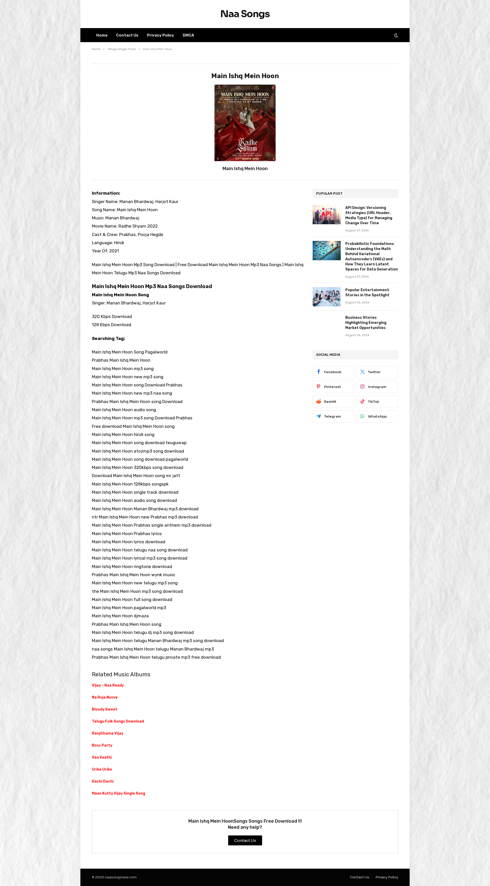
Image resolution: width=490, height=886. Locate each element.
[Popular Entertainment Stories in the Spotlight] (327, 296)
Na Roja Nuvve (105, 697)
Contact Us (127, 35)
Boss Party (102, 745)
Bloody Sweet (104, 709)
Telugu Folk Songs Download (118, 721)
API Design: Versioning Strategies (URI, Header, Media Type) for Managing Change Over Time (368, 215)
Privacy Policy (160, 35)
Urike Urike (102, 769)
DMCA (188, 35)
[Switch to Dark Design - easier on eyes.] (395, 35)
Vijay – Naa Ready (108, 685)
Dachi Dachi (103, 781)
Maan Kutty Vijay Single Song (118, 793)
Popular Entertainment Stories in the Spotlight (367, 292)
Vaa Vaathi (102, 757)
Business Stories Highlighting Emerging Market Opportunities (365, 322)
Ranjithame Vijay (107, 733)
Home (101, 35)
